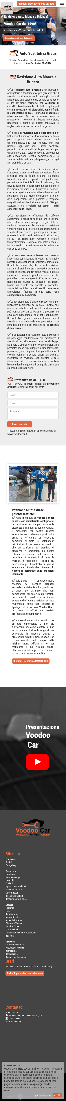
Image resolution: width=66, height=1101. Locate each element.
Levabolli (10, 880)
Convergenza (12, 954)
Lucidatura (10, 874)
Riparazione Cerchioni (16, 886)
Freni (8, 911)
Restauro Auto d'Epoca (16, 899)
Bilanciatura (11, 950)
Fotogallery (11, 865)
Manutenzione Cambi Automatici (21, 932)
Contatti (9, 862)
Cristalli (9, 883)
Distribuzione (12, 914)
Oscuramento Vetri (14, 889)
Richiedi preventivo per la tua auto (36, 3)
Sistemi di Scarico (14, 920)
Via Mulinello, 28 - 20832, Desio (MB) (25, 1015)
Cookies (48, 430)
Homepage (11, 859)
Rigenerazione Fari (14, 895)
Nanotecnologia (13, 877)
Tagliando (10, 907)
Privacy (38, 430)
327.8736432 (14, 1018)
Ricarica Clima (12, 926)
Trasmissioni (12, 929)
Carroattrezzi (12, 892)
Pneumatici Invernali (15, 947)
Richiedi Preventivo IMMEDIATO (30, 661)
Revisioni (10, 935)
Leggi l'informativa (42, 1095)
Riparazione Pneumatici (16, 957)
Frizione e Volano (14, 923)
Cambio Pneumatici (15, 944)
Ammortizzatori (13, 917)
